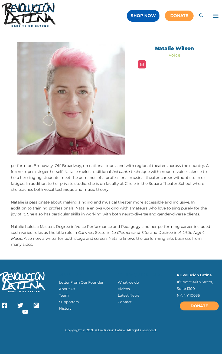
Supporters (69, 302)
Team (64, 295)
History (65, 308)
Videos (124, 289)
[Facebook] (4, 305)
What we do (128, 282)
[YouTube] (25, 312)
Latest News (128, 295)
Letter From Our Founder (81, 282)
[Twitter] (20, 305)
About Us (67, 289)
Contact (125, 302)
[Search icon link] (201, 16)
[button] (143, 16)
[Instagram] (142, 64)
